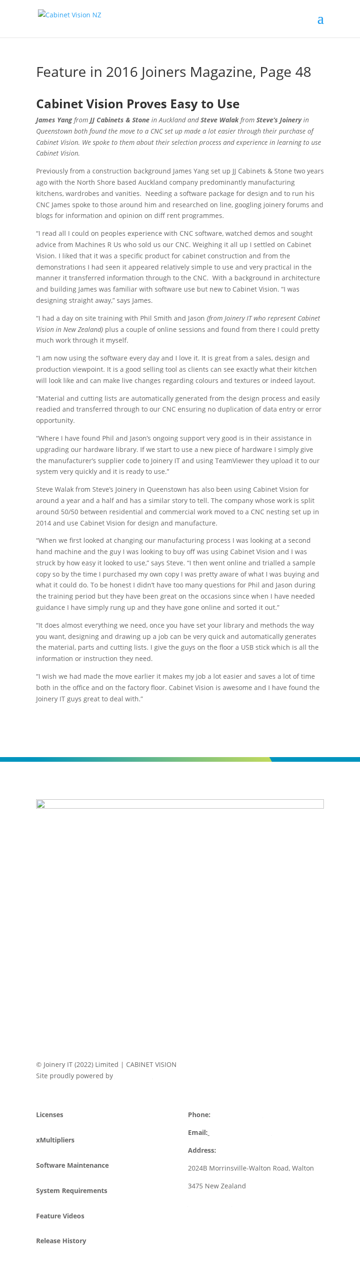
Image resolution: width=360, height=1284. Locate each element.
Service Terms (210, 1203)
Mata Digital (134, 1075)
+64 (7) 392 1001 (237, 1114)
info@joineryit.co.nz (241, 1132)
